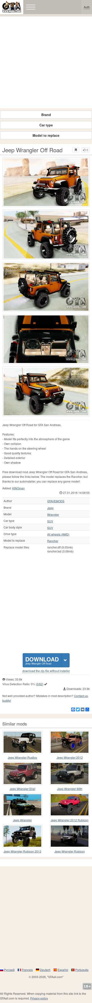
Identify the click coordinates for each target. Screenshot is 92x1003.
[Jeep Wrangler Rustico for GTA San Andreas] (22, 742)
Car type (46, 125)
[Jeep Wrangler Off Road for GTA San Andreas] (46, 182)
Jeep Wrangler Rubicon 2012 (22, 851)
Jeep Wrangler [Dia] (22, 789)
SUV (50, 521)
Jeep (50, 508)
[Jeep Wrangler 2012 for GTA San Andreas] (70, 742)
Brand (46, 114)
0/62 (39, 684)
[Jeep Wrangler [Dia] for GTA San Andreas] (22, 773)
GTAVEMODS (55, 501)
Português (81, 970)
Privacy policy (39, 998)
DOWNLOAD (42, 660)
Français (27, 970)
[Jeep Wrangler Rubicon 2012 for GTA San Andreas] (22, 836)
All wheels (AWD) (58, 534)
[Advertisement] (46, 62)
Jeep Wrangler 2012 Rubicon (69, 820)
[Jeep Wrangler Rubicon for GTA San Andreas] (70, 836)
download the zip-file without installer (46, 671)
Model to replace (46, 135)
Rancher (52, 541)
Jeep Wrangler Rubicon (69, 851)
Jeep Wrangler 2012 (70, 757)
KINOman (18, 488)
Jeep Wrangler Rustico (22, 757)
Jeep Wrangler (22, 820)
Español (63, 970)
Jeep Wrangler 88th (69, 789)
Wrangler (53, 514)
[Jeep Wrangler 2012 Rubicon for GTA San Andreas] (70, 805)
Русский (9, 970)
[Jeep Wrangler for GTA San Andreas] (22, 805)
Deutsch (45, 970)
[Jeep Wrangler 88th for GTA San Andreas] (70, 773)
